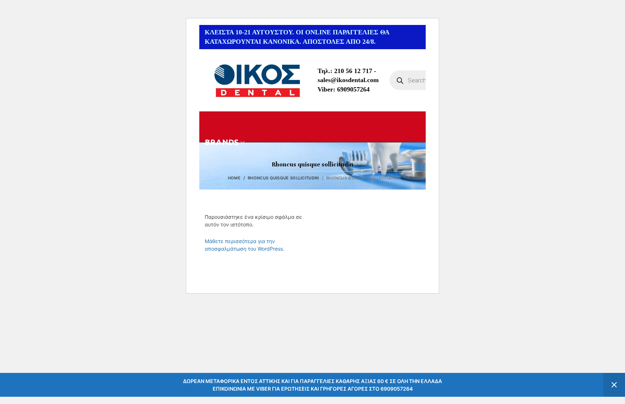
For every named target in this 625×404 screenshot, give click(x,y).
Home (234, 177)
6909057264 (353, 89)
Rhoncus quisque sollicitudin (283, 177)
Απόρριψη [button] (614, 385)
